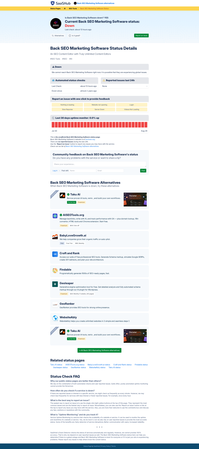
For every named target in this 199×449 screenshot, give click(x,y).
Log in (55, 171)
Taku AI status (56, 364)
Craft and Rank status (122, 364)
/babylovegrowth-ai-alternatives (66, 233)
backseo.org (90, 139)
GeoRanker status (78, 367)
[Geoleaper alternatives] (55, 284)
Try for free (71, 202)
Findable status (141, 364)
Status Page (87, 446)
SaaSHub (97, 446)
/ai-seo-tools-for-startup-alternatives (68, 212)
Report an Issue (141, 35)
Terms (113, 446)
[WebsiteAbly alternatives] (55, 318)
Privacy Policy (105, 446)
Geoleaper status (60, 367)
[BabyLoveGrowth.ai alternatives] (55, 236)
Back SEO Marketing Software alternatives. (82, 146)
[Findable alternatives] (55, 270)
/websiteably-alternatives (63, 314)
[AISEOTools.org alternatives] (55, 216)
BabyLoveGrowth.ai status (99, 364)
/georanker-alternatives (62, 301)
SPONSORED (54, 194)
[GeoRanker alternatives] (55, 304)
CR (55, 254)
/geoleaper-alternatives (62, 280)
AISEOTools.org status (74, 364)
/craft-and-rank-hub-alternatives (66, 250)
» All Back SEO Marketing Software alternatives (99, 350)
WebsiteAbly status (97, 367)
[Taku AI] (62, 195)
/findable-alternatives (61, 267)
